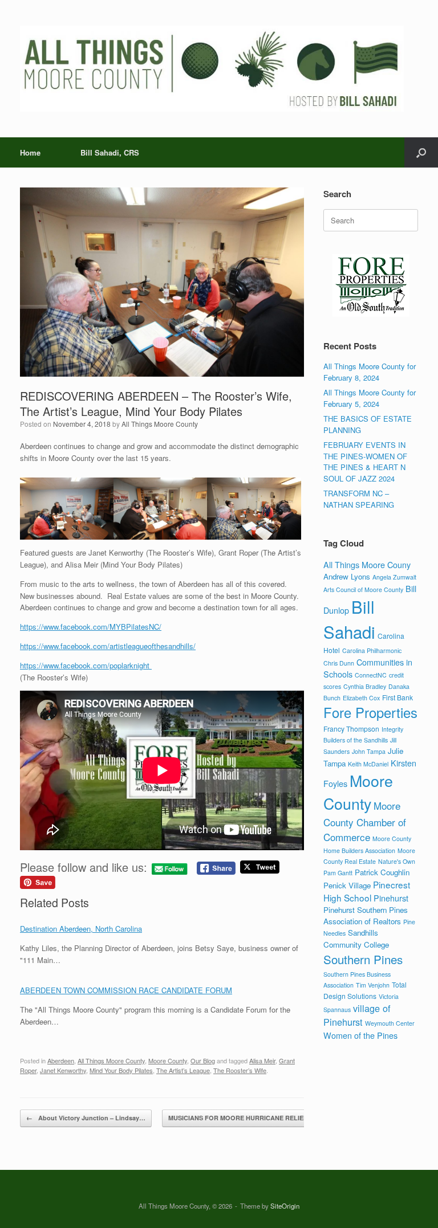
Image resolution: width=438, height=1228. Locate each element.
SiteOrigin (284, 1205)
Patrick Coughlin (382, 872)
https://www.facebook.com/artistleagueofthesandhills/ (108, 645)
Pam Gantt (337, 872)
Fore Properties (370, 712)
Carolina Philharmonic (372, 650)
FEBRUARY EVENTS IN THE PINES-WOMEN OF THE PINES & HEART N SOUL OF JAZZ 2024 (365, 461)
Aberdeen (60, 1060)
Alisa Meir (262, 1060)
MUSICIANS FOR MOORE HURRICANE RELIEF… (247, 1117)
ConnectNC (371, 675)
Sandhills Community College (356, 938)
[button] (421, 152)
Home (30, 152)
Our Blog (202, 1060)
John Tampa (369, 751)
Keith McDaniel (368, 764)
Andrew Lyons (346, 576)
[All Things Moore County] (212, 69)
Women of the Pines (360, 1035)
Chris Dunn (338, 663)
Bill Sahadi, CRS (109, 152)
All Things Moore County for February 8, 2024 (369, 372)
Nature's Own (396, 861)
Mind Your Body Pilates (121, 1070)
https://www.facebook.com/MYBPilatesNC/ (90, 626)
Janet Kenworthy (63, 1070)
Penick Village (347, 885)
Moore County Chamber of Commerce (364, 821)
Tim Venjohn (373, 985)
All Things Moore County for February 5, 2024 (369, 398)
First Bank (397, 697)
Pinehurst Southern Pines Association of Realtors (365, 915)
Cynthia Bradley (364, 686)
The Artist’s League (183, 1070)
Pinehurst (391, 898)
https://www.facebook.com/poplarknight (86, 665)
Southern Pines (363, 959)
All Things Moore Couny (367, 564)
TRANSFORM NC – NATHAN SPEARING (358, 499)
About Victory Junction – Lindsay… (85, 1117)
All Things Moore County (159, 424)
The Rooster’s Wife (239, 1070)
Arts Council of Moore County (363, 589)
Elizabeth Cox (361, 697)
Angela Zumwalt (394, 577)
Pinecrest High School (366, 891)
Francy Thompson (351, 728)
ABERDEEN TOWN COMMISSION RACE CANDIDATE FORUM (126, 990)
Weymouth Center (390, 1023)
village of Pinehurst (357, 1015)
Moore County (167, 1060)
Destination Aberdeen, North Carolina (81, 928)
